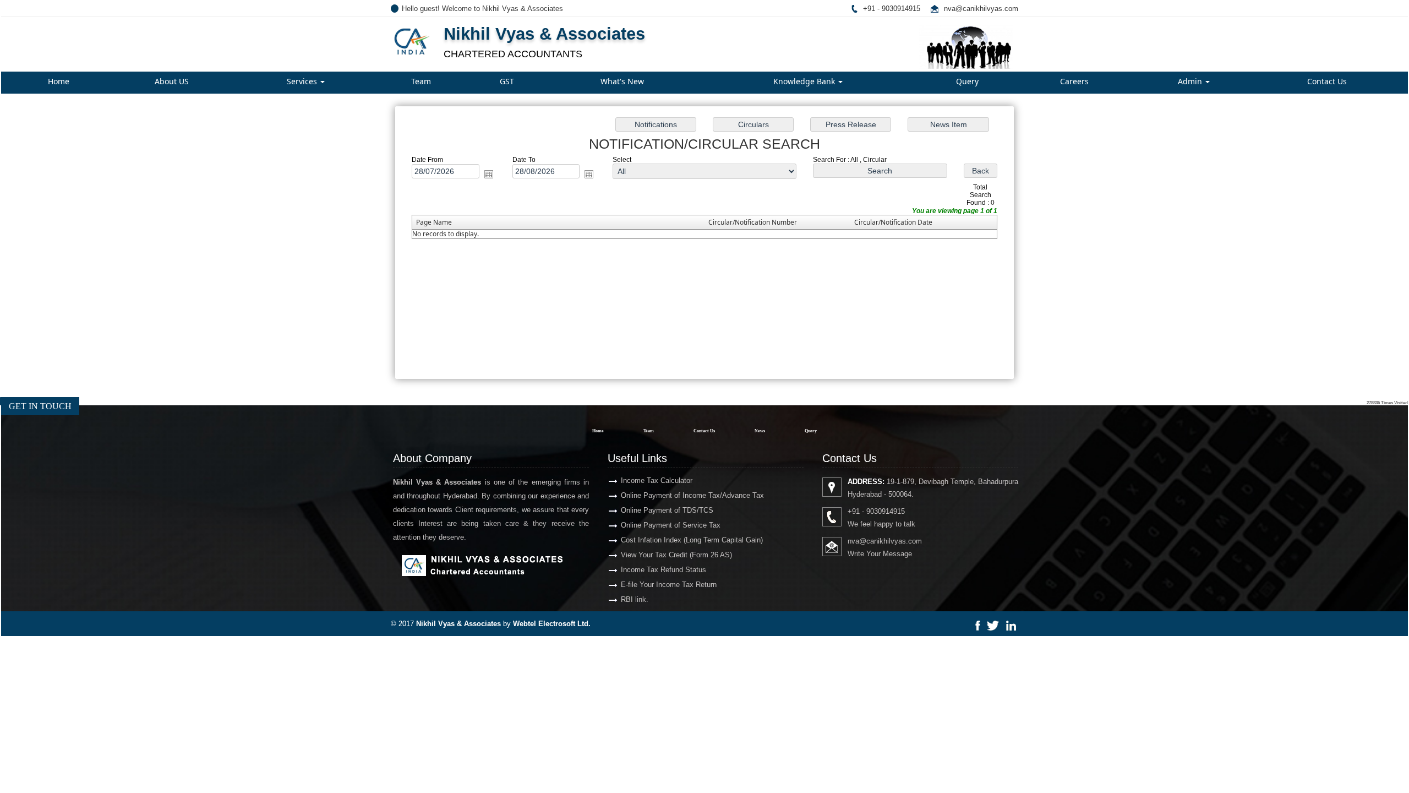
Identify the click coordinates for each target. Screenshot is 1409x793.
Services (303, 81)
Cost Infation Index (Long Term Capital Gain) (692, 540)
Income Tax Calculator (656, 480)
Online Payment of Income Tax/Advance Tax (692, 495)
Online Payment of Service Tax (670, 525)
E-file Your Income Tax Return (669, 584)
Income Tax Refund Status (663, 570)
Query (967, 81)
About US (172, 81)
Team (421, 81)
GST (507, 81)
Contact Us (1327, 81)
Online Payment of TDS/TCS (667, 510)
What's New (622, 81)
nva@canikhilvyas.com (981, 8)
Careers (1074, 81)
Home (58, 81)
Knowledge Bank (805, 81)
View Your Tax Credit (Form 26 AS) (676, 555)
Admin (1191, 81)
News (760, 430)
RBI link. (634, 599)
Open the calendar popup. (489, 174)
